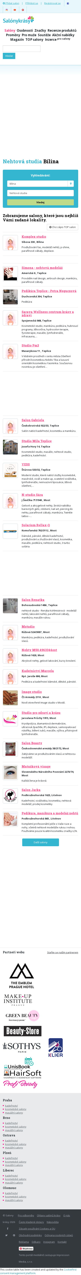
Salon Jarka (31, 790)
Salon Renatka (33, 600)
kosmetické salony (15, 1109)
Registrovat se (52, 3)
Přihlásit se (31, 3)
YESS (26, 464)
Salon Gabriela (33, 420)
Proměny (13, 35)
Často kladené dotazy (31, 1222)
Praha (7, 1100)
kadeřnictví (11, 1105)
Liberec (8, 1170)
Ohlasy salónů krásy (48, 1215)
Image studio (32, 692)
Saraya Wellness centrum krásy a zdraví (48, 313)
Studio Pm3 (30, 345)
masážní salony (14, 1112)
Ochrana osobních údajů (59, 1235)
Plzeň (7, 1153)
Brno (6, 1118)
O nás (66, 1215)
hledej (40, 202)
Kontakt (62, 1242)
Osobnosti (25, 30)
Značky (40, 30)
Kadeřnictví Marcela (38, 671)
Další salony (40, 842)
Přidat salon (12, 3)
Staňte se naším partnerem (62, 952)
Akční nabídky (63, 35)
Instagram (49, 1242)
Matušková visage (36, 766)
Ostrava (9, 1135)
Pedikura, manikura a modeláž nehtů (50, 813)
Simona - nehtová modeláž (42, 268)
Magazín (17, 39)
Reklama (24, 1242)
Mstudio (28, 626)
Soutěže (44, 35)
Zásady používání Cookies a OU (37, 1228)
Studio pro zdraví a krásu (41, 713)
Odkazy (36, 1242)
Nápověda (53, 1222)
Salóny (10, 30)
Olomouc (9, 1188)
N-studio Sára (32, 495)
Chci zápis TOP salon (63, 227)
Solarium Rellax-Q (36, 525)
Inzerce (57, 39)
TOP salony (34, 39)
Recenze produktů (61, 30)
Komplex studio (34, 237)
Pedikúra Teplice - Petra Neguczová (49, 291)
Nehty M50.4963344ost (39, 650)
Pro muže (29, 35)
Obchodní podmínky (30, 1235)
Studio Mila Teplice (37, 441)
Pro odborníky (26, 1215)
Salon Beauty (32, 743)
